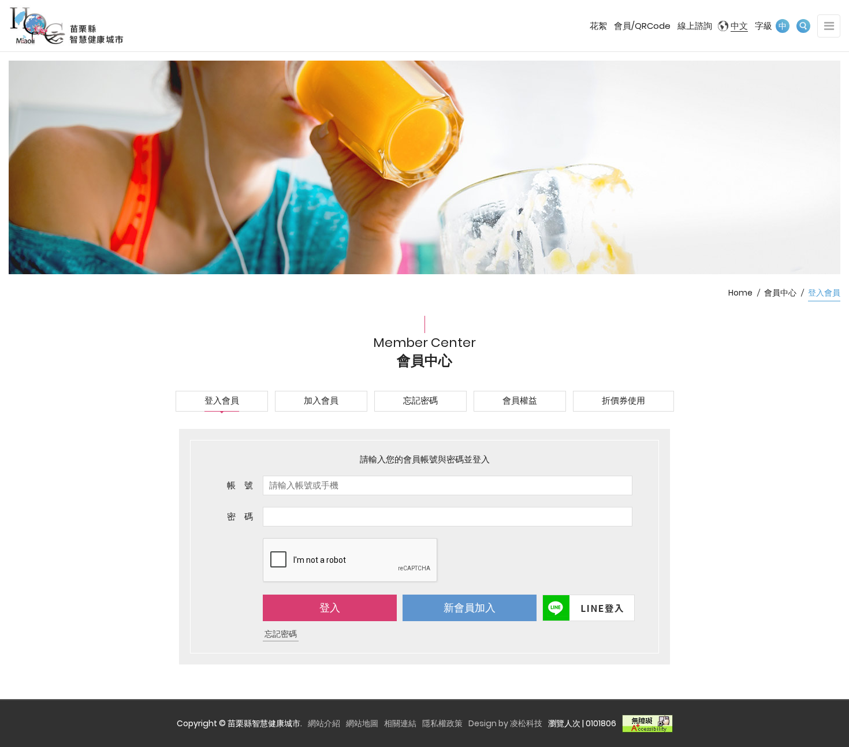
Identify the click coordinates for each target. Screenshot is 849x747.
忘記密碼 (281, 634)
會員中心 (780, 292)
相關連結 (400, 723)
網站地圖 (362, 723)
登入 (329, 607)
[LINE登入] (587, 608)
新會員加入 (470, 607)
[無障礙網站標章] (647, 723)
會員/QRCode (642, 26)
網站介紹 (324, 723)
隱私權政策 (442, 723)
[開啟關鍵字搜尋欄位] (803, 26)
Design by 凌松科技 (505, 723)
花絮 (598, 26)
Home (740, 292)
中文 (739, 26)
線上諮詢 (694, 26)
